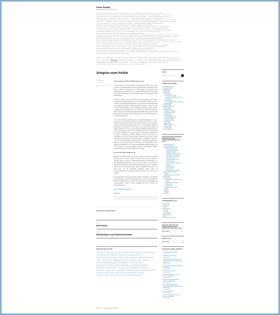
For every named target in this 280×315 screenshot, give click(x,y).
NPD (165, 191)
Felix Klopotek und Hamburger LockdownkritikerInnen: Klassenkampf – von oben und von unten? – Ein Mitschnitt (114, 41)
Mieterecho (100, 270)
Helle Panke (108, 262)
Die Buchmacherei (130, 257)
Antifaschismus (168, 111)
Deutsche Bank (166, 213)
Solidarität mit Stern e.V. (100, 21)
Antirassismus (166, 88)
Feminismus (167, 115)
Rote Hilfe (152, 270)
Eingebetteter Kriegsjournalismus (150, 36)
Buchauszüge (167, 100)
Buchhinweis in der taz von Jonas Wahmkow (134, 46)
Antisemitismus (167, 41)
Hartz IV (99, 262)
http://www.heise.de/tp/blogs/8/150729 (123, 189)
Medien (166, 123)
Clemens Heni (122, 254)
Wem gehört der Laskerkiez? (104, 275)
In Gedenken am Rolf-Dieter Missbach (170, 19)
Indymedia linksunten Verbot (105, 265)
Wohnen (155, 41)
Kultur (165, 121)
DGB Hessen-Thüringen (172, 155)
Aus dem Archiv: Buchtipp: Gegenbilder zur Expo (153, 14)
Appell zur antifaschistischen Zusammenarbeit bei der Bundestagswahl (159, 16)
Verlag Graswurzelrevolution (128, 272)
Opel (164, 216)
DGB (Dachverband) (170, 149)
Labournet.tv (101, 267)
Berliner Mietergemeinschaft (121, 252)
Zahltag (162, 41)
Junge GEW (169, 169)
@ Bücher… (107, 60)
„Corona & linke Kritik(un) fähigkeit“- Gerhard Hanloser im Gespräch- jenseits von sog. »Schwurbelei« (163, 57)
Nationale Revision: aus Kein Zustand (126, 28)
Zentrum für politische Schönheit (133, 275)
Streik (159, 41)
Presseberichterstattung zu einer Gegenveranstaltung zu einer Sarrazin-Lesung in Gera (154, 62)
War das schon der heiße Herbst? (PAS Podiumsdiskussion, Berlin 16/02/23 (142, 26)
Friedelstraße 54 (107, 260)
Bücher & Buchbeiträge (122, 60)
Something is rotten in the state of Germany (136, 36)
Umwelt (166, 127)
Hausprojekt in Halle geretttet (170, 255)
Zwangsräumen (179, 41)
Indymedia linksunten (135, 262)
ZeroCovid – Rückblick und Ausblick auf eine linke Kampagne (143, 41)
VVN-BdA (140, 272)
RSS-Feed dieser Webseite (172, 249)
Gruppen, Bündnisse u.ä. (168, 172)
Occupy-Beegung (101, 85)
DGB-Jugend (170, 161)
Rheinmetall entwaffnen (141, 270)
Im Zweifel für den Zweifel (169, 271)
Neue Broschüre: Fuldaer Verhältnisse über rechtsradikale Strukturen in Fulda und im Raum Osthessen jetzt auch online (115, 38)
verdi (117, 272)
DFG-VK (121, 257)
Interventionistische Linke (121, 265)
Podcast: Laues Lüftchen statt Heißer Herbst (163, 26)
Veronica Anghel (167, 129)
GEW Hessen (170, 167)
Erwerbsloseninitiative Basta (145, 257)
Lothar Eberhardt (111, 267)
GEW (166, 164)
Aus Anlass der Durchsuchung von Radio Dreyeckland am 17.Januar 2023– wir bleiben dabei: (163, 51)
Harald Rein (146, 260)
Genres (102, 60)
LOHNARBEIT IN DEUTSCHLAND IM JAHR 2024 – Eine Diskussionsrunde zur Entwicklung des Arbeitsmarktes (148, 18)
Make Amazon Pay (123, 267)
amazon (165, 205)
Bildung (166, 114)
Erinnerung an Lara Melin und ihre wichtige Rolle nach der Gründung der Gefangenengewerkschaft (142, 50)
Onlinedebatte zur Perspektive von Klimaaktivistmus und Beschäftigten (107, 28)
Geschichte (165, 105)
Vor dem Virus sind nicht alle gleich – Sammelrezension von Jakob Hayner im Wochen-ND (110, 50)
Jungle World (134, 265)
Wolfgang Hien (118, 275)
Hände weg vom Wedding (120, 262)
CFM (165, 211)
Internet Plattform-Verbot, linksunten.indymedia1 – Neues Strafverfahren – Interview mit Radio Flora (112, 36)
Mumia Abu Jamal (120, 270)
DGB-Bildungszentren (172, 156)
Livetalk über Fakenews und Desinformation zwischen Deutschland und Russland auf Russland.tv (164, 60)
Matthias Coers (143, 267)
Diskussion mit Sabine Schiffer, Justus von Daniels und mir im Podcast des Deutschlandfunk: (148, 23)
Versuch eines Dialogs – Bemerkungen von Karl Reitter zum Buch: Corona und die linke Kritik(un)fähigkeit (113, 48)
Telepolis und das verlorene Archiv (167, 14)
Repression (167, 124)
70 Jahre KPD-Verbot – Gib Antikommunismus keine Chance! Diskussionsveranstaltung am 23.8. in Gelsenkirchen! (114, 13)
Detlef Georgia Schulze (134, 254)
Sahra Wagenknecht (102, 272)
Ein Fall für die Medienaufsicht (170, 252)
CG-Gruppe (165, 208)
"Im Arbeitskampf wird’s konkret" (173, 101)
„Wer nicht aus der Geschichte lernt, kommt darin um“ (141, 28)
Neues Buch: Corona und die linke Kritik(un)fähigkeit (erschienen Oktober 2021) (108, 57)
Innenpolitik (100, 82)
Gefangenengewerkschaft (120, 260)
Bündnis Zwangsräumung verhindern (107, 254)
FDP (165, 188)
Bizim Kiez (143, 252)
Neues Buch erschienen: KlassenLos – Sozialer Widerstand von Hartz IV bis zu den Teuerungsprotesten (112, 26)
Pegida (130, 270)
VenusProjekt (106, 85)
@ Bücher (166, 94)
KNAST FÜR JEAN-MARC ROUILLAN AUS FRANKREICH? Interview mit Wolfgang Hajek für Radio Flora (112, 62)
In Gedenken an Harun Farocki (134, 62)
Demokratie (98, 43)
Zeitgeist (97, 86)
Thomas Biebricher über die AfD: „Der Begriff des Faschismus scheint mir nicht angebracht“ (172, 261)
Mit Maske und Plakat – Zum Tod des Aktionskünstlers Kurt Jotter (149, 31)
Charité (164, 210)
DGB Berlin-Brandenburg (173, 153)
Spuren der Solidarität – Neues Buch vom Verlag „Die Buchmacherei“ (116, 21)
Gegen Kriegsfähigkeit (168, 291)
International (167, 120)
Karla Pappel (143, 265)
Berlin (108, 252)
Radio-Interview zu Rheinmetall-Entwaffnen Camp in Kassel (138, 51)
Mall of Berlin (134, 267)
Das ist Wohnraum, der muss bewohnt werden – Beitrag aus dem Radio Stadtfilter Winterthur (143, 21)
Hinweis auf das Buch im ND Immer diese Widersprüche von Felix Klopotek (143, 48)
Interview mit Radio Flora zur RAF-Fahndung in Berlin (168, 21)
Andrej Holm (101, 252)
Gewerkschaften (167, 144)
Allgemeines (167, 109)
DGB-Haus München (171, 159)
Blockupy (152, 252)
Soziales (166, 126)
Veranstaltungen (113, 60)
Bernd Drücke (134, 252)
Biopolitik (165, 89)
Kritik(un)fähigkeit (155, 43)
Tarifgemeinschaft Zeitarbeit (172, 170)
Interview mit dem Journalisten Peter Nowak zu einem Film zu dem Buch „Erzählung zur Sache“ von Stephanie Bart (114, 23)
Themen (97, 60)
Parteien (165, 176)
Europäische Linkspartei (170, 187)
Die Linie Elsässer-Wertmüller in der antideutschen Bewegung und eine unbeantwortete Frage (148, 13)
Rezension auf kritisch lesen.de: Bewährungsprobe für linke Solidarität (154, 46)
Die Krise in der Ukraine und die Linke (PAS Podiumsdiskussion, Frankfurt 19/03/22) (149, 38)
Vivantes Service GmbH (168, 217)
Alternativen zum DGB (172, 150)
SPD (165, 193)
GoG (165, 173)
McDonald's (166, 214)
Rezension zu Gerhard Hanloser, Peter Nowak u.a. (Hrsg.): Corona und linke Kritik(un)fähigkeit (111, 46)
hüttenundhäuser (168, 117)
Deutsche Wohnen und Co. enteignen (107, 257)
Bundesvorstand (170, 152)
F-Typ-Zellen (173, 41)
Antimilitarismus (167, 86)
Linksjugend (168, 185)
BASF (164, 207)
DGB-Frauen (170, 158)
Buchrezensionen (169, 95)
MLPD (165, 190)
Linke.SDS (167, 184)
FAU (99, 260)
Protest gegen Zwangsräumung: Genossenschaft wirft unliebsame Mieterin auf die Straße (173, 286)
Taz (111, 272)
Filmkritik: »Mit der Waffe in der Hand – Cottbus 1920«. (160, 28)
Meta (146, 60)
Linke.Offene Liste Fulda (171, 182)
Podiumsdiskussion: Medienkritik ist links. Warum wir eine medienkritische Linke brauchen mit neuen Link (146, 19)
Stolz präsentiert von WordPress (110, 308)
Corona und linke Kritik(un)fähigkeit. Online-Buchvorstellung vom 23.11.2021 (134, 57)
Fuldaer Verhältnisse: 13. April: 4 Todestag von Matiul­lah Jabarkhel (167, 36)
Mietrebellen (110, 270)
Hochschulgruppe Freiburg (173, 162)
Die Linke (166, 178)
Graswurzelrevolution (135, 260)
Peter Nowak (103, 7)
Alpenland (165, 203)
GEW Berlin (169, 165)
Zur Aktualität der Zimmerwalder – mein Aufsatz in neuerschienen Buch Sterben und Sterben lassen (112, 19)
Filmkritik (165, 91)
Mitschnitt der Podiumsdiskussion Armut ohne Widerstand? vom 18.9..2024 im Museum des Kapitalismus (113, 18)
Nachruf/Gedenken (167, 106)
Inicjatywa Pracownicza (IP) (170, 175)
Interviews (166, 103)
